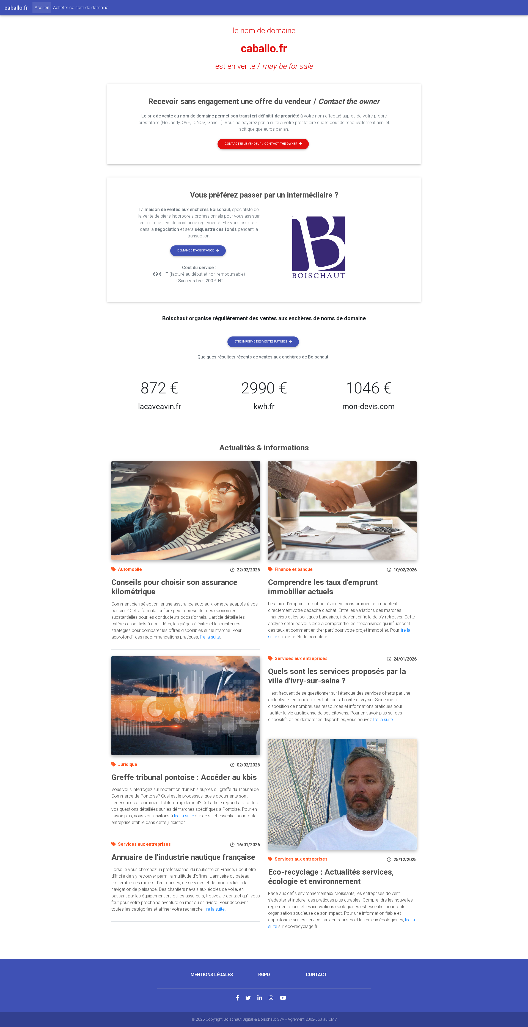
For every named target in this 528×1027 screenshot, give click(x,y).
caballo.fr (264, 48)
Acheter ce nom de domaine (80, 7)
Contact (316, 974)
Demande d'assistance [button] (195, 250)
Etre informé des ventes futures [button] (261, 341)
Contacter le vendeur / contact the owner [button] (261, 144)
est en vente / (264, 66)
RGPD (264, 974)
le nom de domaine (264, 30)
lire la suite (210, 637)
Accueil (43, 7)
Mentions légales (212, 974)
